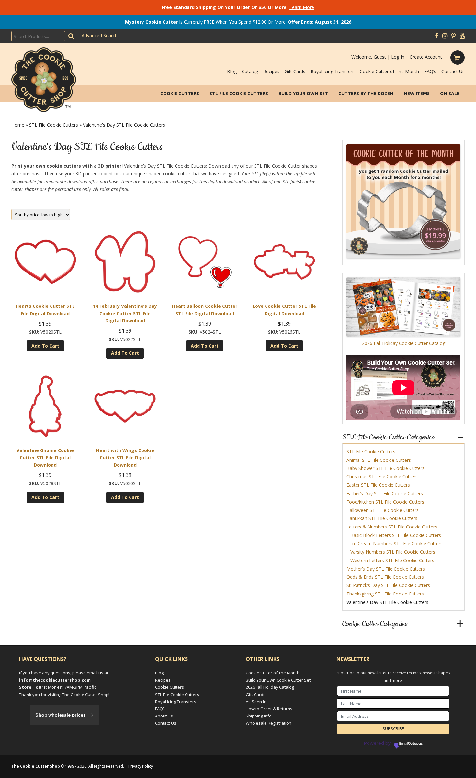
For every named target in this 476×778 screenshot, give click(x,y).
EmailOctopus (411, 743)
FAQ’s (430, 71)
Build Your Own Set (303, 93)
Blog (232, 71)
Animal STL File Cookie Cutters (378, 460)
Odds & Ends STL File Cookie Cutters (385, 577)
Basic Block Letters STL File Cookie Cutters (395, 535)
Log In (397, 57)
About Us (164, 716)
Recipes (271, 71)
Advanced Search (100, 35)
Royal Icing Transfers (333, 71)
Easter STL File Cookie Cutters (378, 485)
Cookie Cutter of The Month (389, 71)
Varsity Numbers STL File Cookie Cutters (392, 552)
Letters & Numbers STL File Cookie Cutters (391, 527)
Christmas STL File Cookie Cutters (382, 476)
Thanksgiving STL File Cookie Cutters (385, 594)
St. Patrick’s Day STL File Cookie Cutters (388, 585)
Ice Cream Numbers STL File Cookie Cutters (396, 543)
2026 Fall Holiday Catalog (270, 687)
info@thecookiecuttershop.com (55, 680)
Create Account (426, 57)
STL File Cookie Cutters (239, 93)
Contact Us (453, 71)
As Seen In (256, 702)
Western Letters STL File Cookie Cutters (392, 560)
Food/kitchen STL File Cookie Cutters (385, 502)
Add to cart (45, 346)
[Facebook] (436, 36)
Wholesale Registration (268, 723)
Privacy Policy (140, 766)
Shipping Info (259, 716)
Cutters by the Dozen (365, 93)
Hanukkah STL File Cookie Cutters (381, 518)
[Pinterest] (453, 36)
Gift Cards (295, 71)
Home (17, 125)
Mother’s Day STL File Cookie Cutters (385, 569)
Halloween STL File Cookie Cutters (382, 510)
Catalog (250, 71)
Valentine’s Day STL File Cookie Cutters (387, 602)
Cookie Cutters (179, 93)
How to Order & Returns (269, 709)
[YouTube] (462, 36)
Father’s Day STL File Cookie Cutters (384, 493)
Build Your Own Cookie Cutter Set (278, 680)
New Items (417, 93)
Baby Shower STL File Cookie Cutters (385, 468)
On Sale (449, 93)
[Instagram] (444, 36)
